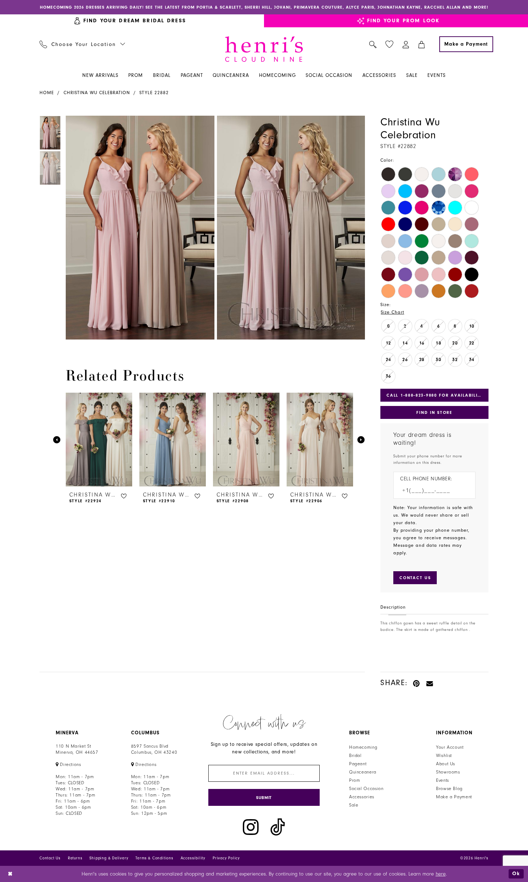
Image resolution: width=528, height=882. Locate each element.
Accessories (361, 796)
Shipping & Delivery (108, 858)
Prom (354, 780)
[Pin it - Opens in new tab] (417, 682)
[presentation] (99, 440)
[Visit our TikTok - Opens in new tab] (277, 827)
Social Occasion (366, 788)
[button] (406, 44)
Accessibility (193, 858)
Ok (516, 874)
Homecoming (363, 747)
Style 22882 (154, 92)
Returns (75, 858)
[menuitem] (82, 44)
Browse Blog (449, 788)
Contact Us (50, 858)
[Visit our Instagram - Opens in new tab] (251, 827)
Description (393, 607)
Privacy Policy (226, 858)
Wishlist (444, 755)
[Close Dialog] (10, 874)
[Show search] (373, 44)
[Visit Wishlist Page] (389, 44)
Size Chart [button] (392, 312)
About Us (445, 763)
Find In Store (434, 412)
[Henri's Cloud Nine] (264, 49)
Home (47, 92)
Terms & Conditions (154, 858)
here (441, 874)
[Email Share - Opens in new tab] (430, 682)
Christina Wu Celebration (97, 92)
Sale (353, 805)
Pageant (357, 763)
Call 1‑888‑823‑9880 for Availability (434, 395)
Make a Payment (454, 796)
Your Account (450, 747)
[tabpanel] (138, 228)
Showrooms (448, 772)
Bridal (355, 755)
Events (442, 780)
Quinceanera (362, 772)
